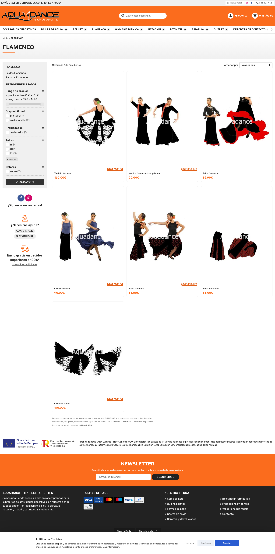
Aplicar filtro (26, 182)
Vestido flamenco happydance (144, 173)
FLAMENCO (99, 29)
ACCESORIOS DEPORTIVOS (19, 29)
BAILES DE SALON (52, 29)
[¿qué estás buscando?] (143, 15)
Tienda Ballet (124, 531)
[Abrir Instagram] (247, 2)
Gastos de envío (176, 514)
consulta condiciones (24, 264)
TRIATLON (198, 29)
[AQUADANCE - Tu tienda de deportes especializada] (30, 15)
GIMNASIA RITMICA (127, 29)
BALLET (78, 29)
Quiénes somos (176, 503)
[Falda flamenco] (236, 121)
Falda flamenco (211, 173)
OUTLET (219, 29)
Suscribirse (165, 476)
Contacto (228, 514)
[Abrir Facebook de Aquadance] (251, 2)
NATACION (154, 29)
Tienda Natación (149, 531)
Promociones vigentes (235, 503)
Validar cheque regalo (235, 508)
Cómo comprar (175, 498)
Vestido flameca (62, 173)
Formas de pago (176, 508)
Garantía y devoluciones (181, 519)
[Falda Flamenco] (236, 236)
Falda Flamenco (62, 288)
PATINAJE (176, 29)
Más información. (111, 547)
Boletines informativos (236, 498)
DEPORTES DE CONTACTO (249, 29)
